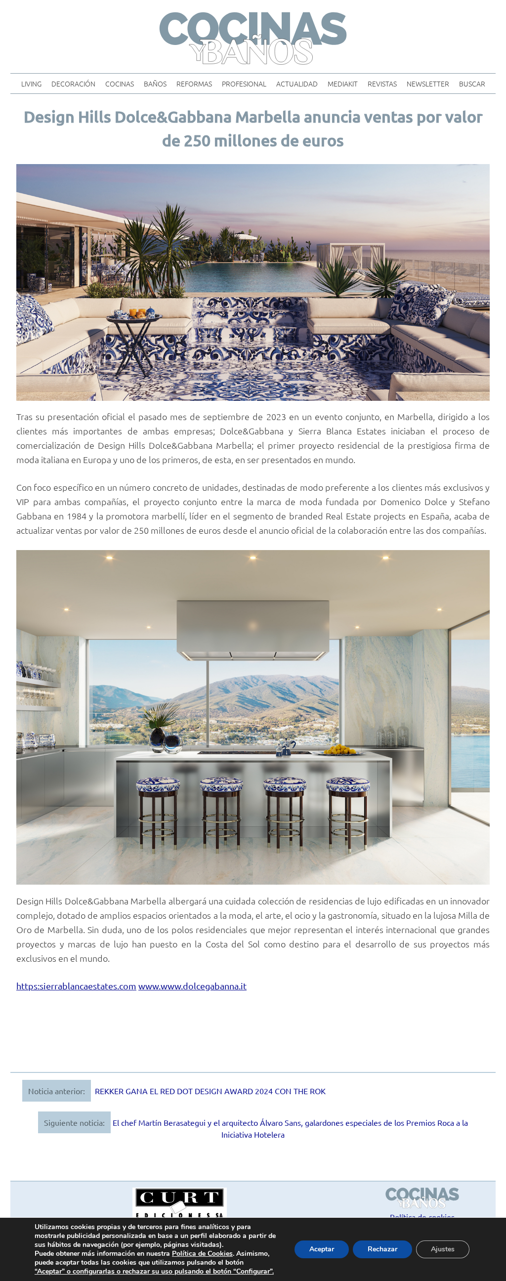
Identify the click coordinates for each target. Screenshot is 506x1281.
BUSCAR (472, 83)
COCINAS (119, 83)
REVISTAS (382, 83)
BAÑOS (155, 83)
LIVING (31, 83)
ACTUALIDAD (297, 83)
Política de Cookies (202, 1253)
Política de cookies (422, 1217)
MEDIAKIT (343, 83)
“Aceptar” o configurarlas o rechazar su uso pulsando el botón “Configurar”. (154, 1271)
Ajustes (443, 1249)
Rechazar (382, 1249)
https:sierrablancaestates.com (76, 986)
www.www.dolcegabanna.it (192, 986)
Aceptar (321, 1249)
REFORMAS (194, 83)
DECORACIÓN (73, 83)
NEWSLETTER (428, 83)
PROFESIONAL (244, 83)
